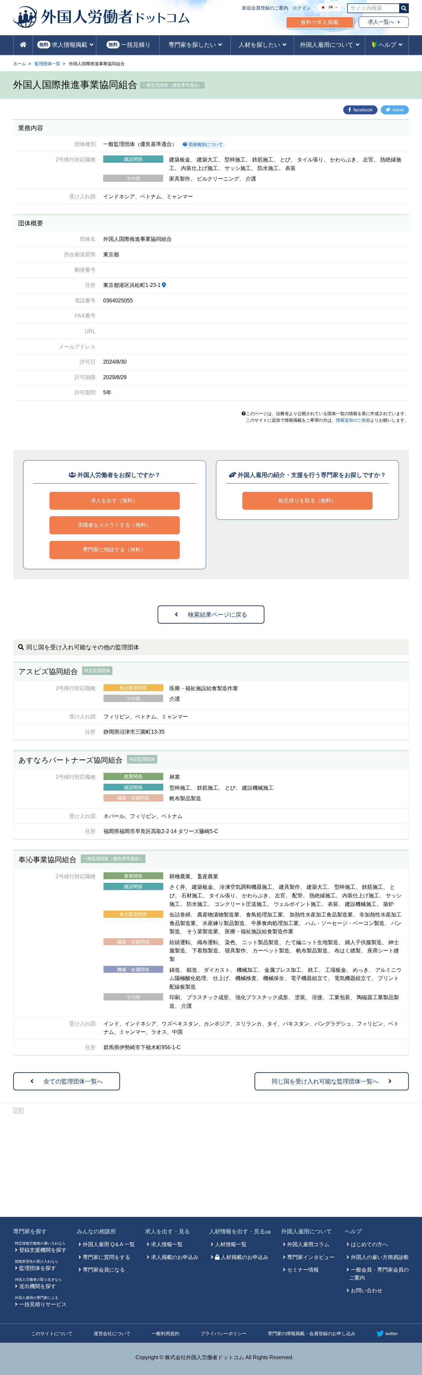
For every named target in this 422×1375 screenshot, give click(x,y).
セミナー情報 (303, 1270)
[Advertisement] (211, 1164)
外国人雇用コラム (308, 1244)
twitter (391, 1333)
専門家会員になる (104, 1270)
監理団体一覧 (47, 63)
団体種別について (205, 144)
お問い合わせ (366, 1290)
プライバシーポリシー (223, 1333)
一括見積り (129, 45)
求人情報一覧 (167, 1244)
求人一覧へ (381, 22)
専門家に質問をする (106, 1257)
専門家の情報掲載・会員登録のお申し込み (311, 1333)
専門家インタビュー (311, 1257)
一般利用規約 (165, 1333)
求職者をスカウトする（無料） (114, 525)
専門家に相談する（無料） (114, 549)
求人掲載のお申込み (174, 1257)
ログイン (301, 8)
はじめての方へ (369, 1244)
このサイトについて (52, 1333)
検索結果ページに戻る (217, 614)
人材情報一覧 (231, 1244)
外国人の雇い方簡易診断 (380, 1257)
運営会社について (112, 1333)
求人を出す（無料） (114, 500)
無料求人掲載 (320, 22)
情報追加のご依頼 (353, 420)
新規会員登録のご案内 (265, 8)
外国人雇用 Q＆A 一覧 (109, 1244)
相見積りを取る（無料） (307, 500)
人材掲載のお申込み (244, 1257)
